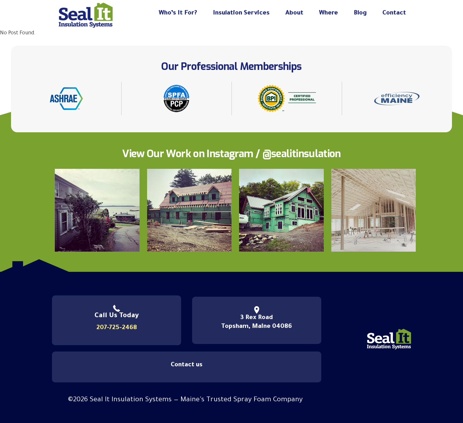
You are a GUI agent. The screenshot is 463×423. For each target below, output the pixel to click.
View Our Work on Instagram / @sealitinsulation (231, 153)
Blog (360, 13)
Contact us (187, 365)
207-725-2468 (116, 328)
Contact (394, 13)
